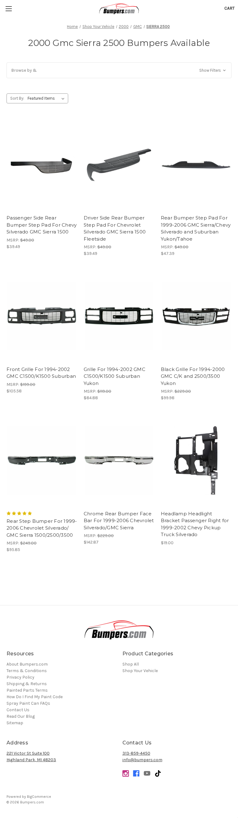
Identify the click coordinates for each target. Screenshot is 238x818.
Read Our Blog (21, 716)
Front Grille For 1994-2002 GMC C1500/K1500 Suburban (41, 372)
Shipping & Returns (27, 683)
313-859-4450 (136, 753)
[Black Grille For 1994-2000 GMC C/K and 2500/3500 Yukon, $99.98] (196, 316)
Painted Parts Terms (27, 690)
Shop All (130, 664)
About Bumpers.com (27, 664)
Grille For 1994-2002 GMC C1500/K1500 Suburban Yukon (114, 376)
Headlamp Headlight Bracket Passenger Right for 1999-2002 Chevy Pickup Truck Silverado (195, 524)
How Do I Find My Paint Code (35, 696)
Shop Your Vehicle (140, 670)
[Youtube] (147, 773)
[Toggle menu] (8, 8)
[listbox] (47, 98)
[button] (119, 70)
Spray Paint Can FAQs (28, 703)
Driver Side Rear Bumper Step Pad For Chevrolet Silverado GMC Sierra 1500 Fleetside (115, 228)
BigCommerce (39, 796)
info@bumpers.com (142, 759)
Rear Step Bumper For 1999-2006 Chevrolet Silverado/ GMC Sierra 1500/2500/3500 (42, 528)
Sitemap (15, 722)
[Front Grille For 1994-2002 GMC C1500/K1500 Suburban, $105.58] (41, 316)
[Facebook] (136, 773)
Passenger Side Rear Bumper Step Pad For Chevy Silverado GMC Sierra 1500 (42, 225)
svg (158, 773)
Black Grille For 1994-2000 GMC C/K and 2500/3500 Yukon (193, 376)
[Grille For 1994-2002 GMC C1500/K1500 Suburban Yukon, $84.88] (119, 316)
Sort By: (17, 98)
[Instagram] (125, 773)
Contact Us (18, 709)
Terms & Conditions (27, 670)
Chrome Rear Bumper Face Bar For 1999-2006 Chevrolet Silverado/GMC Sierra (119, 521)
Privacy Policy (20, 677)
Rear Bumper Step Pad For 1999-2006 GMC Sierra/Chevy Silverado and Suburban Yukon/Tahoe (196, 228)
